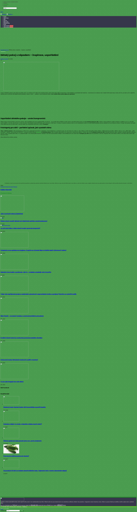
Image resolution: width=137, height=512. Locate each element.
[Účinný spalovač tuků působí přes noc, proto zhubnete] (11, 437)
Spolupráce (5, 4)
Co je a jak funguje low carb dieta (12, 382)
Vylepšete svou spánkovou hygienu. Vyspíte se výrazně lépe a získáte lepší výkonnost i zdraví (33, 250)
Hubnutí (15, 505)
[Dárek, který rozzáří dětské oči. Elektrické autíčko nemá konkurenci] (2, 218)
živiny (64, 505)
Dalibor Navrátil (4, 59)
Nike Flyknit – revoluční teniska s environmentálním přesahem (22, 316)
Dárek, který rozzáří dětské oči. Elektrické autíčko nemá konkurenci (24, 221)
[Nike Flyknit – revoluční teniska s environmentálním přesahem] (14, 313)
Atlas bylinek (8, 25)
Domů (4, 16)
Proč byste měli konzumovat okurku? (16, 456)
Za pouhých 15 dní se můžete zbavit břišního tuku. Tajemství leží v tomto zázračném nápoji (35, 471)
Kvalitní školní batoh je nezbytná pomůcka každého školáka (21, 338)
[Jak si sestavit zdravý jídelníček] (12, 210)
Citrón (4, 505)
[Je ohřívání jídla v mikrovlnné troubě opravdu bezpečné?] (5, 225)
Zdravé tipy (6, 18)
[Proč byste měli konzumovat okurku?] (11, 453)
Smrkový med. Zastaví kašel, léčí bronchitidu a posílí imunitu (24, 407)
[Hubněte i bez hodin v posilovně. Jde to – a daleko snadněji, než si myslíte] (14, 269)
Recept (48, 505)
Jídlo (4, 19)
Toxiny (52, 505)
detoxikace (7, 505)
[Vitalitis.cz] (7, 14)
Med (20, 505)
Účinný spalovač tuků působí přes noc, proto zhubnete (22, 441)
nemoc (27, 505)
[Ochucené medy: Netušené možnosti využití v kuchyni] (14, 356)
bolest (2, 505)
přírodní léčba (41, 505)
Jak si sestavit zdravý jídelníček (12, 214)
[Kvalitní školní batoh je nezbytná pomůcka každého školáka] (14, 334)
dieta (11, 505)
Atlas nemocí (8, 26)
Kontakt (5, 5)
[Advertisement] (68, 39)
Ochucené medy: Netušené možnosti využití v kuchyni (19, 360)
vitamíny (55, 505)
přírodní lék (34, 505)
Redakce (5, 3)
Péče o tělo (5, 21)
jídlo (18, 505)
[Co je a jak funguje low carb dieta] (14, 378)
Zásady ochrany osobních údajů (10, 1)
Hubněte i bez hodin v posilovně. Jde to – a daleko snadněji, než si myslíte (26, 272)
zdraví (59, 505)
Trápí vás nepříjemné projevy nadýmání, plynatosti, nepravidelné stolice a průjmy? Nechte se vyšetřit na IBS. (39, 294)
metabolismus (23, 505)
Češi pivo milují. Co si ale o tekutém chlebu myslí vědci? (22, 424)
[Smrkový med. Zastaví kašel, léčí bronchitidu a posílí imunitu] (11, 404)
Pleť (29, 505)
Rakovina (45, 505)
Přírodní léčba (6, 23)
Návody (5, 20)
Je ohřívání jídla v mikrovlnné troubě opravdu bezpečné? (20, 228)
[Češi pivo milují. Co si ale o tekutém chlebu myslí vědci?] (11, 421)
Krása (4, 24)
